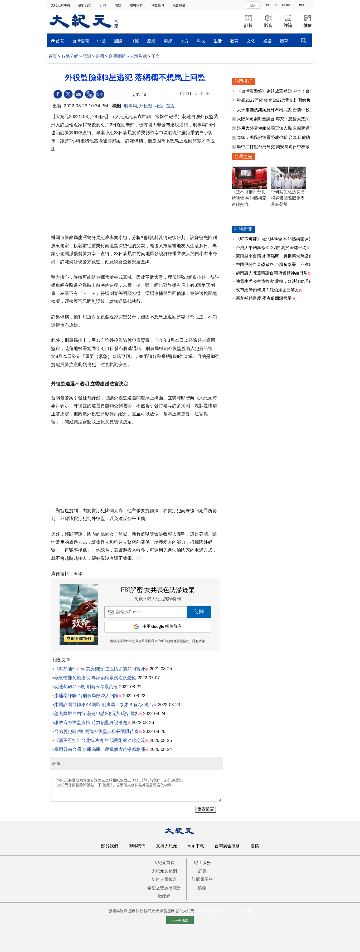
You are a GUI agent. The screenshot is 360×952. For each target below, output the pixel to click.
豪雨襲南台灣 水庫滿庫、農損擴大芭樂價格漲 (99, 749)
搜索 (303, 39)
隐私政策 (151, 910)
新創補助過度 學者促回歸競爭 (264, 298)
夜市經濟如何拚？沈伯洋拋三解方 (267, 290)
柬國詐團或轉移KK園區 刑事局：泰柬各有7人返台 (103, 704)
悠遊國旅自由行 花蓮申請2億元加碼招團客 (96, 713)
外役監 (146, 106)
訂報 (103, 5)
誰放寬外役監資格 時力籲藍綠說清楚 (90, 722)
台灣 (100, 56)
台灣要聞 (80, 41)
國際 (118, 41)
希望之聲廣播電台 (164, 888)
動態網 (164, 896)
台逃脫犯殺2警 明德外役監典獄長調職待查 (96, 731)
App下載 (196, 846)
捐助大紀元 (185, 910)
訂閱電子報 (202, 879)
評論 (288, 25)
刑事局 (130, 106)
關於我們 (85, 5)
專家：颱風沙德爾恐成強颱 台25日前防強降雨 (280, 137)
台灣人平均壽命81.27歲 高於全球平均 (271, 247)
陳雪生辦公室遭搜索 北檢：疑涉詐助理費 (274, 281)
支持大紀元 (166, 846)
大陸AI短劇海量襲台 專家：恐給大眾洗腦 (276, 119)
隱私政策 (198, 641)
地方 (184, 41)
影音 (268, 25)
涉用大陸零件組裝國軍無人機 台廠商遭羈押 (278, 128)
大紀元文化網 (164, 871)
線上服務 (202, 862)
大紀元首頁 (164, 862)
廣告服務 (179, 5)
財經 (134, 41)
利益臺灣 (158, 5)
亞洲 (87, 56)
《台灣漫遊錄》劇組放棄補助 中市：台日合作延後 (284, 91)
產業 (151, 41)
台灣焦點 (138, 56)
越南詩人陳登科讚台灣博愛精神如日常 (272, 273)
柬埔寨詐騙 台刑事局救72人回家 (86, 695)
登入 (253, 5)
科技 (201, 41)
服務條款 (135, 910)
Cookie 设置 (180, 920)
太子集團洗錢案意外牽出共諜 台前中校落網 (278, 110)
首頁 (60, 41)
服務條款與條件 (178, 641)
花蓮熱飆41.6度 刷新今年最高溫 (86, 686)
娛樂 (267, 41)
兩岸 (168, 41)
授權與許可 (118, 910)
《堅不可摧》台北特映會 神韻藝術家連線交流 (99, 740)
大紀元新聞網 (61, 5)
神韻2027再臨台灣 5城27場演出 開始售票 (276, 100)
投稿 (254, 846)
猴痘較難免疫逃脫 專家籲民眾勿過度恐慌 (95, 677)
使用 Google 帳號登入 (162, 627)
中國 (101, 41)
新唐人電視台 (164, 879)
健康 (308, 25)
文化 (251, 41)
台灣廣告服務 (227, 846)
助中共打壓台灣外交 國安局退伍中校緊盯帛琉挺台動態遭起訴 (294, 146)
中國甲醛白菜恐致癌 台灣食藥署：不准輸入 (276, 264)
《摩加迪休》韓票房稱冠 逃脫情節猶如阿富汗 (99, 668)
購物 (118, 5)
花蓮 (159, 106)
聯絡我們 (136, 5)
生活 (217, 41)
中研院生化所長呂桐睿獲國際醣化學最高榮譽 (288, 198)
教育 (234, 41)
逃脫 (170, 106)
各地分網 (69, 56)
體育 (284, 41)
